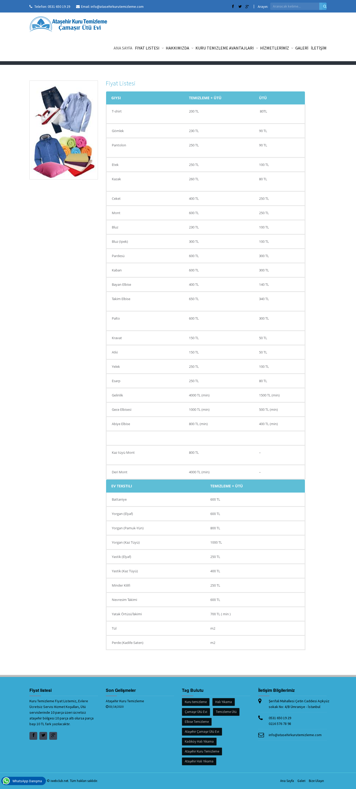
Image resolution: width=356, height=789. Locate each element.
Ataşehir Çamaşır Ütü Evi (202, 731)
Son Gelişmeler (121, 690)
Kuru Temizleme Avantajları (225, 48)
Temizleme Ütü (226, 712)
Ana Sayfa (123, 48)
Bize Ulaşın (316, 781)
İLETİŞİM (319, 48)
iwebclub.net (59, 781)
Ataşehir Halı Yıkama (199, 761)
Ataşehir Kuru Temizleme (125, 701)
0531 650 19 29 (59, 6)
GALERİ (301, 48)
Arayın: (263, 6)
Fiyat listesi (147, 48)
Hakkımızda (178, 48)
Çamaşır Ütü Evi (196, 712)
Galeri (301, 781)
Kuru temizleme (196, 702)
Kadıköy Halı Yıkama (199, 741)
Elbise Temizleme (197, 721)
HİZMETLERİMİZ (275, 48)
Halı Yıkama (223, 702)
